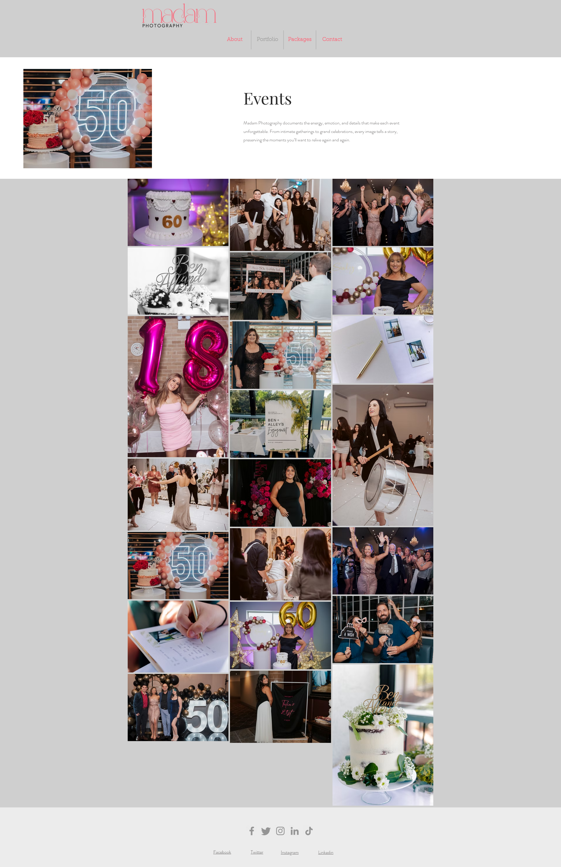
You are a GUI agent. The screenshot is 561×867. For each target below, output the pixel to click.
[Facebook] (251, 831)
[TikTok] (309, 831)
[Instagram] (280, 831)
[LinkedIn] (294, 831)
